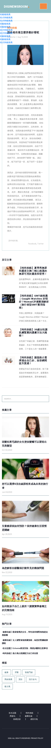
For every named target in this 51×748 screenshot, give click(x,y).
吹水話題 (12, 713)
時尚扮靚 (29, 713)
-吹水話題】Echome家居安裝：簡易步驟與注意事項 (25, 648)
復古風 (7, 686)
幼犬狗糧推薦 (6, 17)
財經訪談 (17, 719)
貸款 (20, 679)
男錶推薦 (8, 679)
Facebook (32, 244)
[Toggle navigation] (43, 6)
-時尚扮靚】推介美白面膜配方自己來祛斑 (20, 653)
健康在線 (28, 716)
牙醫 (17, 672)
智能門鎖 (29, 672)
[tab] (25, 278)
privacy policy (37, 738)
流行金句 (33, 679)
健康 (6, 672)
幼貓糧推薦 (5, 14)
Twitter (40, 244)
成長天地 (34, 719)
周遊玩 (12, 716)
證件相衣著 (20, 172)
